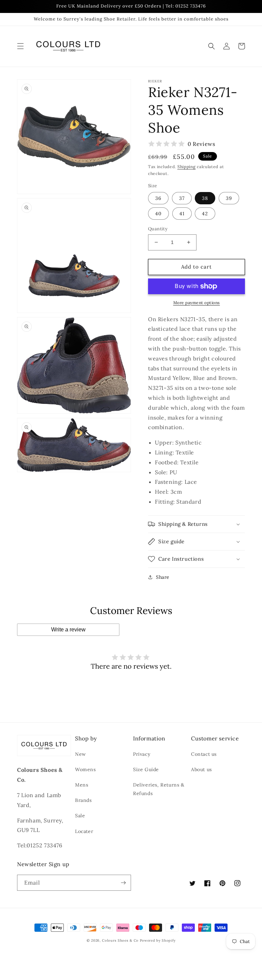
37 (182, 198)
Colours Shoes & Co (120, 940)
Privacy (141, 754)
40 (158, 213)
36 (158, 198)
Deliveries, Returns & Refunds (159, 789)
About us (201, 769)
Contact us (204, 754)
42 (205, 213)
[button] (20, 46)
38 (205, 198)
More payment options (196, 302)
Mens (81, 785)
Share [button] (163, 577)
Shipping (186, 166)
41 (182, 213)
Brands (83, 800)
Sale (80, 815)
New (80, 754)
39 (229, 198)
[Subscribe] (123, 883)
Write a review (68, 629)
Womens (85, 769)
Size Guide (146, 769)
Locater (84, 831)
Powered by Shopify (158, 940)
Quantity (158, 229)
